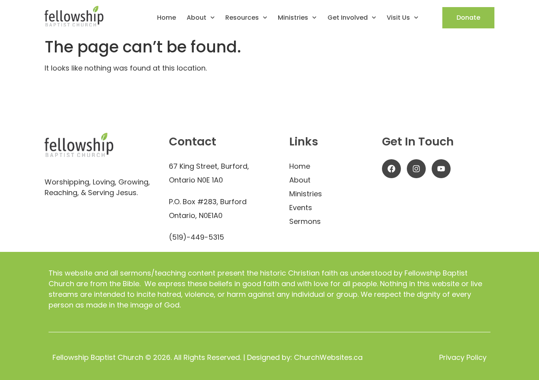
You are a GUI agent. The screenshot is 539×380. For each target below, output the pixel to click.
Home (166, 18)
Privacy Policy (463, 357)
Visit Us (398, 18)
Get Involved (348, 18)
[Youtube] (441, 168)
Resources (242, 18)
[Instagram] (416, 168)
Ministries (293, 18)
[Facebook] (391, 168)
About (196, 18)
